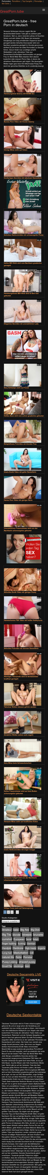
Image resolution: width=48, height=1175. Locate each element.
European (19, 939)
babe (16, 929)
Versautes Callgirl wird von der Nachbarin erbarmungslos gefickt (20, 879)
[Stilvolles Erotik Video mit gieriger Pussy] (24, 578)
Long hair (7, 952)
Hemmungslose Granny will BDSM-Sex (19, 93)
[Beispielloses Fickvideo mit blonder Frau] (24, 430)
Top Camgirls (27, 1)
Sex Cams (5, 3)
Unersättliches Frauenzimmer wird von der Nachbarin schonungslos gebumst (21, 529)
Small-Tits (7, 966)
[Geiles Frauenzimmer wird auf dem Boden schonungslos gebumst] (24, 777)
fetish (35, 939)
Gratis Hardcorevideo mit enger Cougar (19, 849)
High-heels (30, 948)
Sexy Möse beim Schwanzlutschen (17, 763)
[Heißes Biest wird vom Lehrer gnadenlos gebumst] (24, 402)
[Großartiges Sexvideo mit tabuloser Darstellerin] (24, 164)
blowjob (26, 934)
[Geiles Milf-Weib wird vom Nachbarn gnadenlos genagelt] (24, 249)
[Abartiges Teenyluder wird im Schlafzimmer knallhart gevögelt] (24, 662)
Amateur (7, 929)
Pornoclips (38, 1)
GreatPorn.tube (12, 11)
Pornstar (27, 957)
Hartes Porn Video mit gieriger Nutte (18, 500)
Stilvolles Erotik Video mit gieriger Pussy (20, 592)
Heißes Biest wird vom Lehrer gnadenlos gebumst (24, 416)
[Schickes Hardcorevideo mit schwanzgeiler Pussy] (24, 221)
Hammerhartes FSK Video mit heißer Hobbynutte (23, 620)
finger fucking (9, 943)
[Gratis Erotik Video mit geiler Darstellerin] (24, 458)
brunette (38, 934)
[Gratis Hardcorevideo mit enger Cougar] (24, 836)
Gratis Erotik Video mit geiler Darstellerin (20, 472)
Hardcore (18, 948)
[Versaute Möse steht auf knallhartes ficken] (24, 807)
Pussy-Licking (9, 961)
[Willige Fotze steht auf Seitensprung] (24, 894)
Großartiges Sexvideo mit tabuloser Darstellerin (23, 178)
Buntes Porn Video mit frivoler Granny (19, 122)
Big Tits (6, 934)
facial (28, 939)
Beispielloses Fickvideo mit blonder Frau (20, 444)
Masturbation (21, 952)
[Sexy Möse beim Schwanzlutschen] (24, 749)
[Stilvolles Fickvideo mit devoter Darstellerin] (24, 634)
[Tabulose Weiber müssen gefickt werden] (24, 693)
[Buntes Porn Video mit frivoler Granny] (24, 108)
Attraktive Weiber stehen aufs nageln (18, 735)
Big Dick (35, 929)
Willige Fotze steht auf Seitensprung (18, 908)
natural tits (8, 957)
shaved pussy (27, 961)
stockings (18, 966)
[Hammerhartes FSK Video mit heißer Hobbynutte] (24, 606)
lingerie (41, 948)
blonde (16, 934)
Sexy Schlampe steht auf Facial (16, 388)
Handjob (6, 948)
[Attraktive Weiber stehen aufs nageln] (24, 721)
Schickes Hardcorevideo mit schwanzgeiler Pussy (23, 235)
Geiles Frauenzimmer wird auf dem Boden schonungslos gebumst (20, 792)
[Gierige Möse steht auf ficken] (24, 136)
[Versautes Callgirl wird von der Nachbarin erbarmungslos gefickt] (24, 864)
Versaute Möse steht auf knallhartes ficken (21, 821)
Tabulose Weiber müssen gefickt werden (20, 707)
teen (27, 966)
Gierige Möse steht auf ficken (15, 150)
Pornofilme (16, 1)
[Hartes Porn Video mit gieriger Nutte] (24, 486)
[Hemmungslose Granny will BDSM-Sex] (24, 80)
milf (31, 952)
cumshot (7, 939)
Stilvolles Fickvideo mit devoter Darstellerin (21, 648)
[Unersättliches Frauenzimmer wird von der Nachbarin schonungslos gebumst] (24, 514)
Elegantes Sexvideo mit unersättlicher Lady (21, 324)
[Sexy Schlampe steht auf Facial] (24, 374)
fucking (21, 943)
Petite (19, 957)
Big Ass (24, 929)
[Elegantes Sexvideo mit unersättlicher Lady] (24, 310)
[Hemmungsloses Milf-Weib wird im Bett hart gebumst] (24, 279)
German (31, 943)
